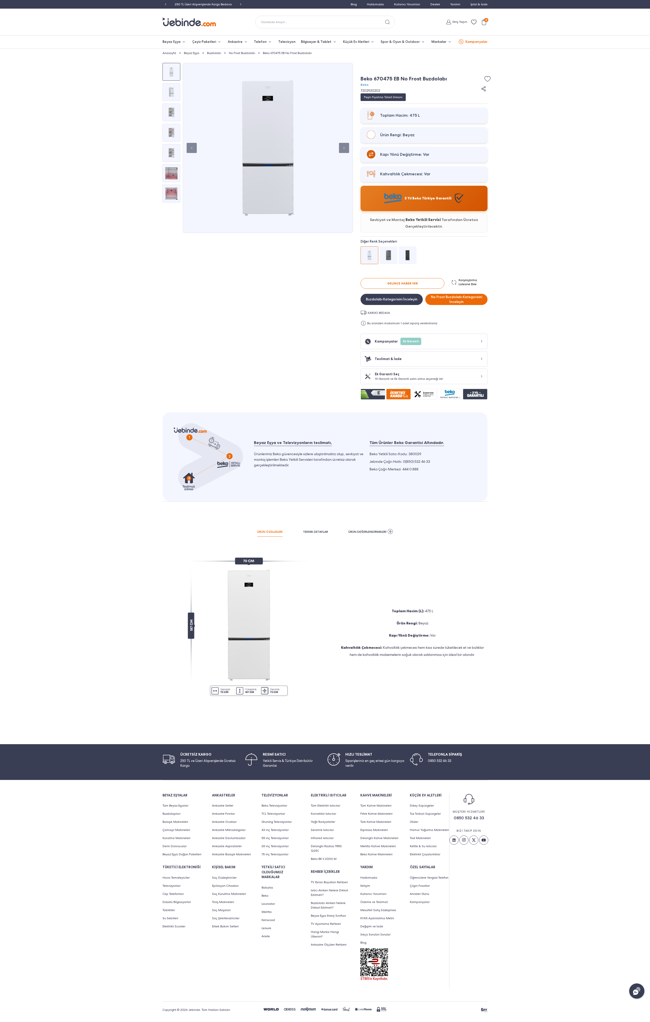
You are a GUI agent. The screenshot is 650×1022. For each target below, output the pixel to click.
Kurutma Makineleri (176, 838)
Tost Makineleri (420, 838)
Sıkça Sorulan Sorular (375, 934)
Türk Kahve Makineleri (375, 822)
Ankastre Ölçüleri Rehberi (329, 945)
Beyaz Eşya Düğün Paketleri (181, 854)
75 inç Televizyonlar (275, 854)
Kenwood (268, 920)
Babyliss (267, 887)
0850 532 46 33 (469, 818)
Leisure (266, 928)
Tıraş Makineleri (223, 902)
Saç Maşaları (221, 910)
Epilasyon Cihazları (225, 886)
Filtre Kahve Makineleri (376, 814)
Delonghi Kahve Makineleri (379, 838)
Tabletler (168, 910)
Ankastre (235, 42)
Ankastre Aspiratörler (227, 846)
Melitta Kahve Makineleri (378, 846)
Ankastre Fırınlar (223, 814)
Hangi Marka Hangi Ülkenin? (325, 934)
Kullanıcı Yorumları (407, 4)
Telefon (260, 42)
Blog (354, 4)
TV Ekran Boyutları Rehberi (329, 882)
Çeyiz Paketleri (204, 42)
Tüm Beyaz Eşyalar (175, 806)
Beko (364, 85)
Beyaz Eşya (171, 42)
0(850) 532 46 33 (416, 461)
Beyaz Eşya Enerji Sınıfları (328, 916)
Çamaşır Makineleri (176, 830)
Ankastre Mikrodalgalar (229, 830)
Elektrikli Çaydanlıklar (425, 854)
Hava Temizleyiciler (176, 878)
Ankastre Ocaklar (224, 822)
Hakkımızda (375, 4)
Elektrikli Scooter (173, 926)
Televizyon (287, 42)
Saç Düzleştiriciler (224, 878)
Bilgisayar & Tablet (316, 42)
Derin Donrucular (174, 846)
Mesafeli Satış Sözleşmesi (378, 910)
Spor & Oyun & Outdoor (400, 42)
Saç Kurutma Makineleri (229, 894)
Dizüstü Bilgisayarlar (176, 902)
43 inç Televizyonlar (275, 830)
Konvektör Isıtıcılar (323, 814)
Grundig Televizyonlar (277, 822)
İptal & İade (479, 4)
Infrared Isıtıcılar (322, 838)
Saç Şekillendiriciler (225, 918)
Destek (435, 4)
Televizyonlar (171, 886)
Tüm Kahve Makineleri (376, 806)
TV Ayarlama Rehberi (326, 924)
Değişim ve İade (371, 926)
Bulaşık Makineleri (175, 822)
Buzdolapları (171, 814)
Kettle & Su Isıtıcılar (423, 846)
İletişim (365, 886)
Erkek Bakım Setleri (225, 926)
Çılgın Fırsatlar (420, 886)
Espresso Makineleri (374, 830)
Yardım (455, 4)
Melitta (267, 912)
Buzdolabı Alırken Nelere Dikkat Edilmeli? (328, 905)
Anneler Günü (419, 894)
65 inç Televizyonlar (275, 846)
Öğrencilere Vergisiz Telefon (429, 878)
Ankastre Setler (222, 806)
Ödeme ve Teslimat (374, 902)
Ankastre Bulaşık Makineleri (231, 854)
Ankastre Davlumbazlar (229, 838)
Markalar (438, 42)
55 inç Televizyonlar (275, 838)
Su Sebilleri (170, 918)
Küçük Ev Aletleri (356, 42)
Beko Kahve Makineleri (376, 854)
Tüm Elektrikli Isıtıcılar (325, 806)
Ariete (266, 936)
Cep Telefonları (173, 894)
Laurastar (268, 904)
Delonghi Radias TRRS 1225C (326, 848)
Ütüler (414, 822)
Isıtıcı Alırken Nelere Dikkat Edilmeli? (329, 892)
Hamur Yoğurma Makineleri (429, 830)
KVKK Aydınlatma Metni (377, 918)
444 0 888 (410, 469)
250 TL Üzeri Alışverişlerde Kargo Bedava (203, 4)
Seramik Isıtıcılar (322, 830)
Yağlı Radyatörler (323, 822)
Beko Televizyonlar (274, 806)
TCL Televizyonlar (273, 814)
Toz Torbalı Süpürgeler (425, 814)
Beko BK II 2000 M (323, 859)
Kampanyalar (476, 42)
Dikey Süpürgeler (422, 806)
